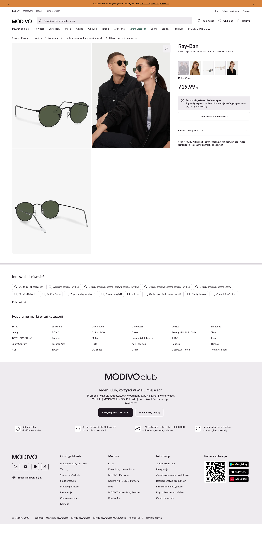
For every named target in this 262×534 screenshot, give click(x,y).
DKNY (135, 349)
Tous (213, 332)
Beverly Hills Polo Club (183, 332)
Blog (218, 11)
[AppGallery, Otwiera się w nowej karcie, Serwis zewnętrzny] (239, 479)
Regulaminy (128, 497)
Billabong (216, 326)
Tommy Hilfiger (219, 349)
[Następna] (253, 3)
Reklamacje (80, 492)
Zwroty (78, 469)
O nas (125, 463)
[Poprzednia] (8, 3)
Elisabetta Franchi (180, 349)
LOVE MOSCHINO (22, 338)
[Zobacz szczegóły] (246, 130)
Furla (94, 343)
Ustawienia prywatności (57, 518)
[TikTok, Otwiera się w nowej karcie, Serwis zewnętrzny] (45, 466)
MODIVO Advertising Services (131, 492)
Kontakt (78, 503)
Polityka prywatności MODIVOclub (109, 518)
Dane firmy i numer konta (131, 469)
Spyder (55, 349)
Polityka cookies (136, 518)
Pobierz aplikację (232, 11)
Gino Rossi (137, 326)
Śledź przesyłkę (82, 480)
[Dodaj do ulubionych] (167, 48)
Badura (56, 338)
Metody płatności (83, 486)
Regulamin (39, 518)
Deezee (175, 326)
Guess (135, 332)
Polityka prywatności (80, 518)
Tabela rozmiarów (179, 463)
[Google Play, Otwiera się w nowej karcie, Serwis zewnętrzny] (239, 465)
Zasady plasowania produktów (179, 474)
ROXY (55, 332)
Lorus (15, 326)
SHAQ (174, 338)
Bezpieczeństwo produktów (179, 480)
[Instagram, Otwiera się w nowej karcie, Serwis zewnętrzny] (15, 466)
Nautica (175, 343)
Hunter (215, 338)
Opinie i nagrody (179, 497)
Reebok (215, 343)
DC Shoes (97, 349)
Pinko (95, 338)
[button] (51, 95)
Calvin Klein (98, 326)
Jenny (15, 332)
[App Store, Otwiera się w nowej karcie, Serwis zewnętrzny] (239, 472)
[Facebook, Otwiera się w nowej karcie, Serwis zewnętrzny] (35, 466)
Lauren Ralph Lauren (142, 338)
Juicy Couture (19, 343)
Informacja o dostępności (179, 486)
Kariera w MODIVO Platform (131, 480)
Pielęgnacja (176, 469)
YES (14, 349)
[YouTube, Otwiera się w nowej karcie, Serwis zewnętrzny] (25, 466)
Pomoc (246, 10)
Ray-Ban (188, 46)
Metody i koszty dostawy (83, 463)
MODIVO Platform (131, 474)
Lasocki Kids (58, 343)
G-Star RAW (98, 332)
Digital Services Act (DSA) (179, 492)
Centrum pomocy (83, 497)
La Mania (57, 326)
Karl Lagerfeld (139, 343)
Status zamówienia (83, 474)
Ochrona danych (154, 518)
